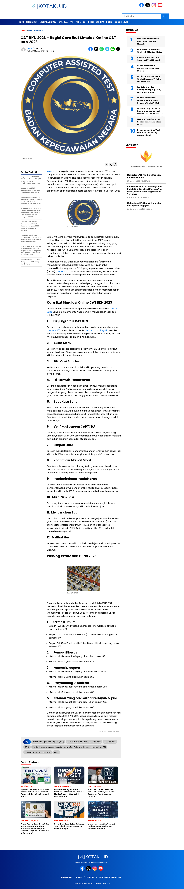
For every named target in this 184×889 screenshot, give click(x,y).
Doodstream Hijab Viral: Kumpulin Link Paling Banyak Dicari (148, 132)
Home (21, 22)
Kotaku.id (52, 171)
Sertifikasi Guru (47, 22)
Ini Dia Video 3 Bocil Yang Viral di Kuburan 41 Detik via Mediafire (149, 79)
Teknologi (80, 22)
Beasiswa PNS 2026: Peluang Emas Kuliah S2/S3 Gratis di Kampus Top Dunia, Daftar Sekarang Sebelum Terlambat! (144, 190)
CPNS (27, 747)
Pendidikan (31, 22)
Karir (79, 877)
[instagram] (154, 7)
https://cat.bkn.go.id (97, 330)
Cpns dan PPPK (65, 22)
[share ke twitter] (96, 51)
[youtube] (160, 7)
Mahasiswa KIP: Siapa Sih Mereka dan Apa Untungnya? (144, 204)
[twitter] (148, 7)
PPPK (56, 752)
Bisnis (109, 22)
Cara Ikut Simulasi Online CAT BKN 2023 (84, 741)
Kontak (90, 877)
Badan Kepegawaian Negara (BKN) (48, 741)
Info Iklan (66, 877)
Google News (121, 22)
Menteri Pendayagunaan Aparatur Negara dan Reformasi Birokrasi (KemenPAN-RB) (69, 747)
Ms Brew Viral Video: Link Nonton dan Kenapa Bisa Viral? (149, 122)
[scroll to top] (176, 884)
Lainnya (100, 22)
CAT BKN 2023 (63, 271)
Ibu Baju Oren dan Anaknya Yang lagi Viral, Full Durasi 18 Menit (149, 90)
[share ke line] (113, 51)
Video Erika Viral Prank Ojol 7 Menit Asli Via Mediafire (148, 41)
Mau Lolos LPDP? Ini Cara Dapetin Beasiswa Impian (144, 176)
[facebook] (142, 7)
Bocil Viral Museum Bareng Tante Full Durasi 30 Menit (149, 68)
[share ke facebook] (91, 51)
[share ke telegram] (107, 51)
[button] (106, 164)
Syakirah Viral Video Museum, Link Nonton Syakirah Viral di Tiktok (148, 100)
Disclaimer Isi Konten (110, 877)
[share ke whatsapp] (102, 51)
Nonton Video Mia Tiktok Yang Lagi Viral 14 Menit (149, 59)
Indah (29, 48)
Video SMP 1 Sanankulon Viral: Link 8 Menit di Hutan (149, 50)
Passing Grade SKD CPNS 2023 (38, 752)
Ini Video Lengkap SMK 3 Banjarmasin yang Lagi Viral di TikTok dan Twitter (149, 111)
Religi (91, 22)
